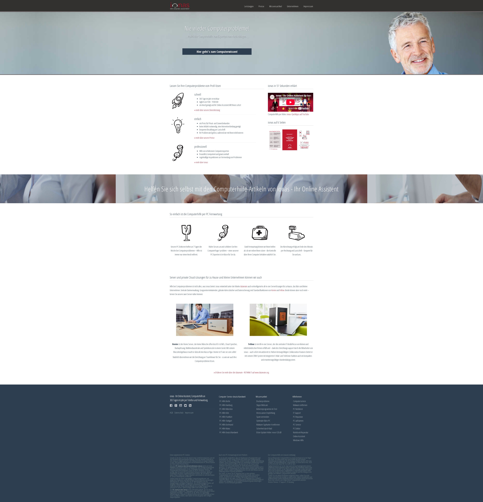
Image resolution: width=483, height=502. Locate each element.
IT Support (297, 412)
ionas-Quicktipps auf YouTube (298, 114)
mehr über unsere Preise (204, 137)
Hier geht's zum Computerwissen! (217, 51)
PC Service (297, 424)
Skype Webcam (262, 405)
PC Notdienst (298, 408)
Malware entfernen (300, 405)
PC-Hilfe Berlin (224, 401)
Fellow (282, 290)
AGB (171, 412)
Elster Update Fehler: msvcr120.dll (268, 432)
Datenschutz (179, 412)
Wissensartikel (275, 6)
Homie (273, 290)
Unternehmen (292, 6)
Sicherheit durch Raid (264, 428)
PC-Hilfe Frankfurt (225, 416)
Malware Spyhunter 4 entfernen (268, 424)
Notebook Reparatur (300, 432)
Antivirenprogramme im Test (266, 408)
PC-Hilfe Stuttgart (225, 420)
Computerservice (299, 401)
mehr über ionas (201, 162)
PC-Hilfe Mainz (224, 428)
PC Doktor (296, 428)
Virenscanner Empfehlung (265, 412)
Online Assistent (299, 436)
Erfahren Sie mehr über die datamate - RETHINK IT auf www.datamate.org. (242, 372)
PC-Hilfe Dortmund (226, 424)
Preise (261, 6)
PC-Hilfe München (226, 408)
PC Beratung (290, 482)
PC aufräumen (298, 420)
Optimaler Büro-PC (263, 420)
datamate (243, 286)
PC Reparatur (298, 416)
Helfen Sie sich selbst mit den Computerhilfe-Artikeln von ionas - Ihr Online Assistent (241, 188)
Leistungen (249, 6)
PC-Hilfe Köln (224, 412)
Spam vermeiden (262, 416)
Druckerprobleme (262, 401)
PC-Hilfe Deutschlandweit (228, 432)
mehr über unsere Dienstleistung (207, 110)
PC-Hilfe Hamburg (225, 405)
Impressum (308, 6)
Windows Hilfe (298, 440)
